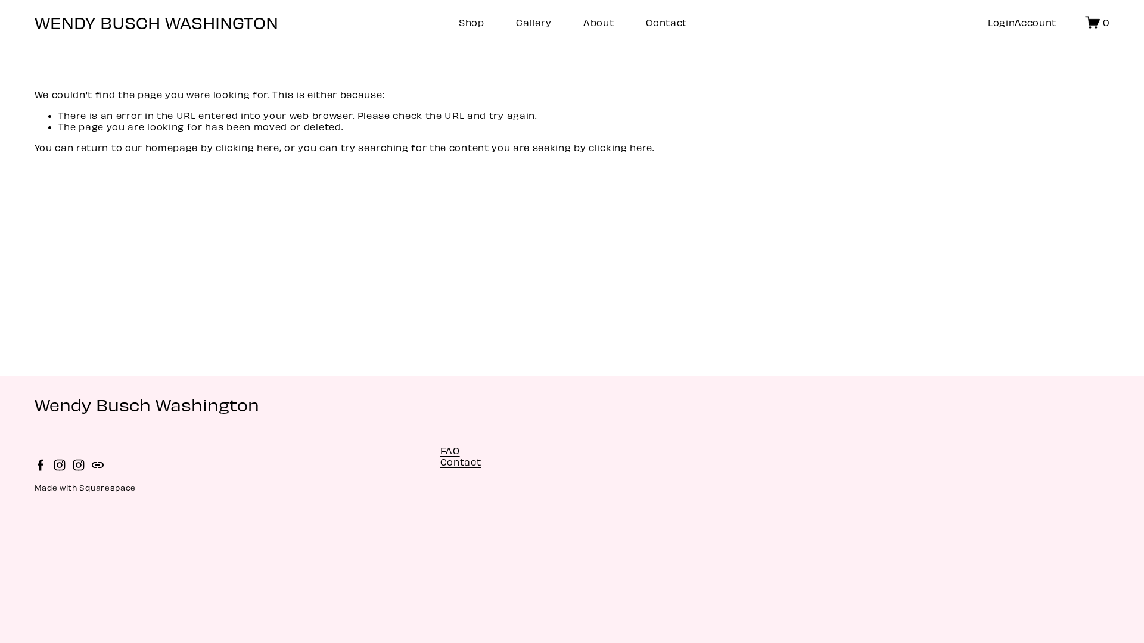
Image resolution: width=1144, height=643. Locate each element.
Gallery (533, 22)
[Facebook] (40, 465)
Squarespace (107, 487)
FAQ (450, 450)
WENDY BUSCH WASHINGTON (156, 22)
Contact (666, 22)
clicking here (247, 147)
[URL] (98, 465)
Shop (471, 22)
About (598, 22)
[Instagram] (60, 465)
